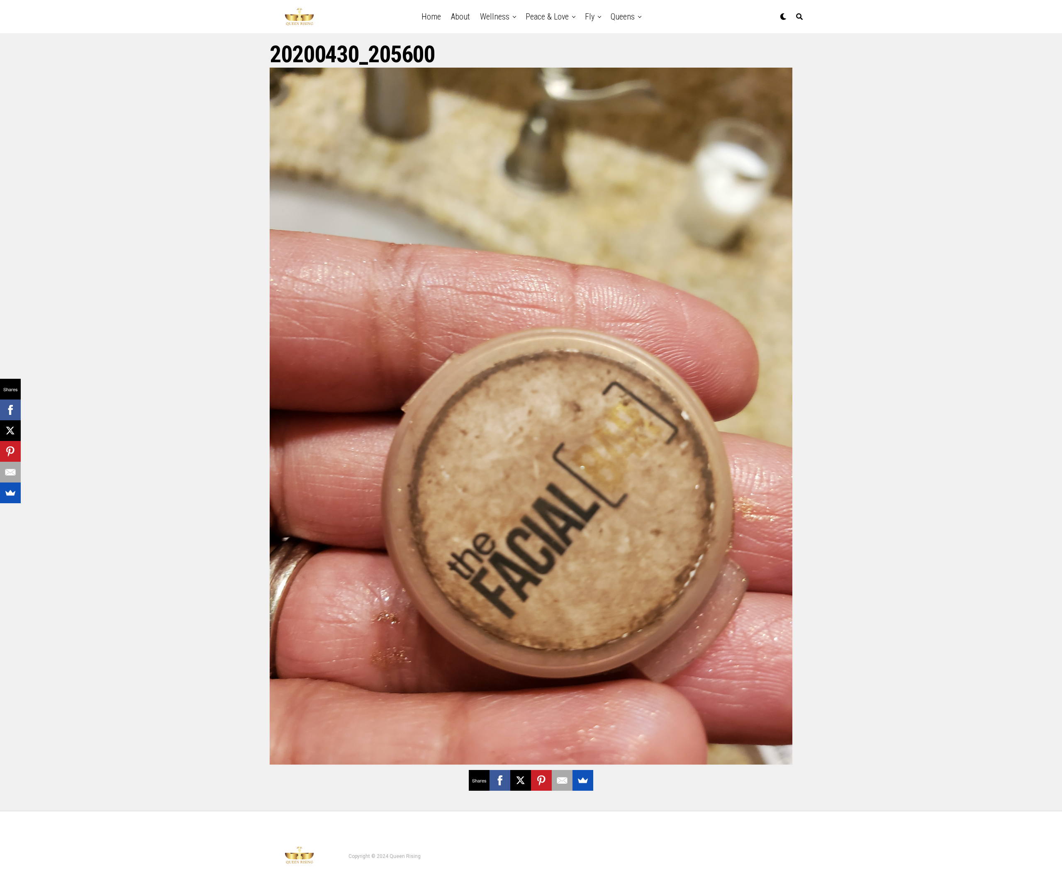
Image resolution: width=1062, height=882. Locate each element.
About (460, 17)
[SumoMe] (582, 780)
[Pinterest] (541, 780)
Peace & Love (547, 17)
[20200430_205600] (531, 762)
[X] (520, 780)
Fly (589, 17)
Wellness (494, 17)
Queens (623, 17)
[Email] (562, 780)
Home (431, 17)
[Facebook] (500, 780)
